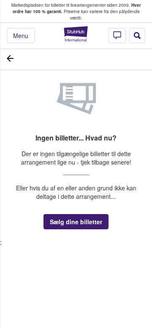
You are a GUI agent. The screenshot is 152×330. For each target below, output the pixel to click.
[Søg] (137, 35)
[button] (76, 221)
